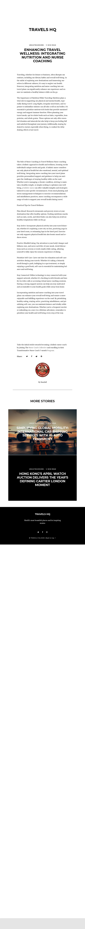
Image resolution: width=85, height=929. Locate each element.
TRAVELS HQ (42, 29)
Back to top (50, 538)
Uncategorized (36, 45)
